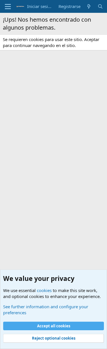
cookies (44, 290)
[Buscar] (100, 6)
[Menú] (8, 6)
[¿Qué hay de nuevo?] (88, 6)
